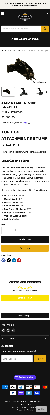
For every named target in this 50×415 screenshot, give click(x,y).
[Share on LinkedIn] (14, 260)
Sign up (40, 358)
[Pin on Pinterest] (19, 260)
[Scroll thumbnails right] (46, 92)
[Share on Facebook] (3, 260)
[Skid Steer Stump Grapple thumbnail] (8, 91)
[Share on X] (9, 260)
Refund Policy (25, 404)
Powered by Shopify (25, 410)
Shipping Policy (19, 401)
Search (7, 401)
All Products (15, 50)
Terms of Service (35, 401)
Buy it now (25, 248)
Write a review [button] (25, 298)
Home (4, 50)
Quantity (5, 224)
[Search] (45, 29)
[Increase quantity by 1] (25, 230)
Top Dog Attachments (14, 112)
